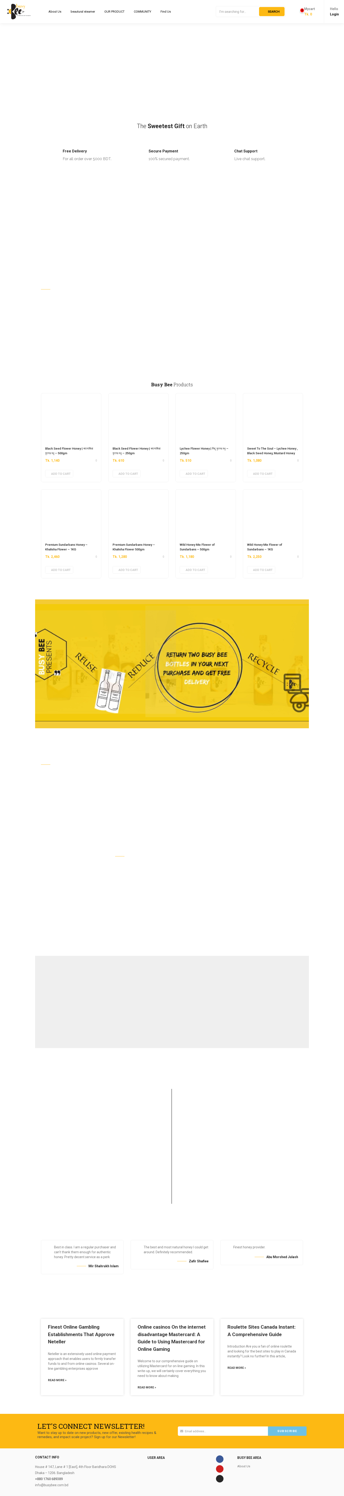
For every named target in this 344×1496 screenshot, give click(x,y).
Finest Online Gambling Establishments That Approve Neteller (81, 1334)
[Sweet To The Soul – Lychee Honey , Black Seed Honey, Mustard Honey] (273, 417)
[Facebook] (219, 1459)
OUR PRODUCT (114, 11)
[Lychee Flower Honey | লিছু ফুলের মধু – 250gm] (206, 417)
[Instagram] (219, 1478)
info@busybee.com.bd (51, 1485)
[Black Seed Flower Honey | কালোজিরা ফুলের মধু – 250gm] (138, 417)
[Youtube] (219, 1469)
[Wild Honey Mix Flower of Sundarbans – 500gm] (206, 513)
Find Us (166, 11)
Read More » (57, 1380)
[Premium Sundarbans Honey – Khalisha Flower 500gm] (138, 513)
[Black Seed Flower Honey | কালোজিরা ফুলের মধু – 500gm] (71, 417)
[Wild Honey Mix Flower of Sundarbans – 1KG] (273, 513)
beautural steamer (83, 11)
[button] (307, 11)
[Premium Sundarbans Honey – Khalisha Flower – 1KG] (71, 513)
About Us (54, 11)
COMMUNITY (142, 11)
